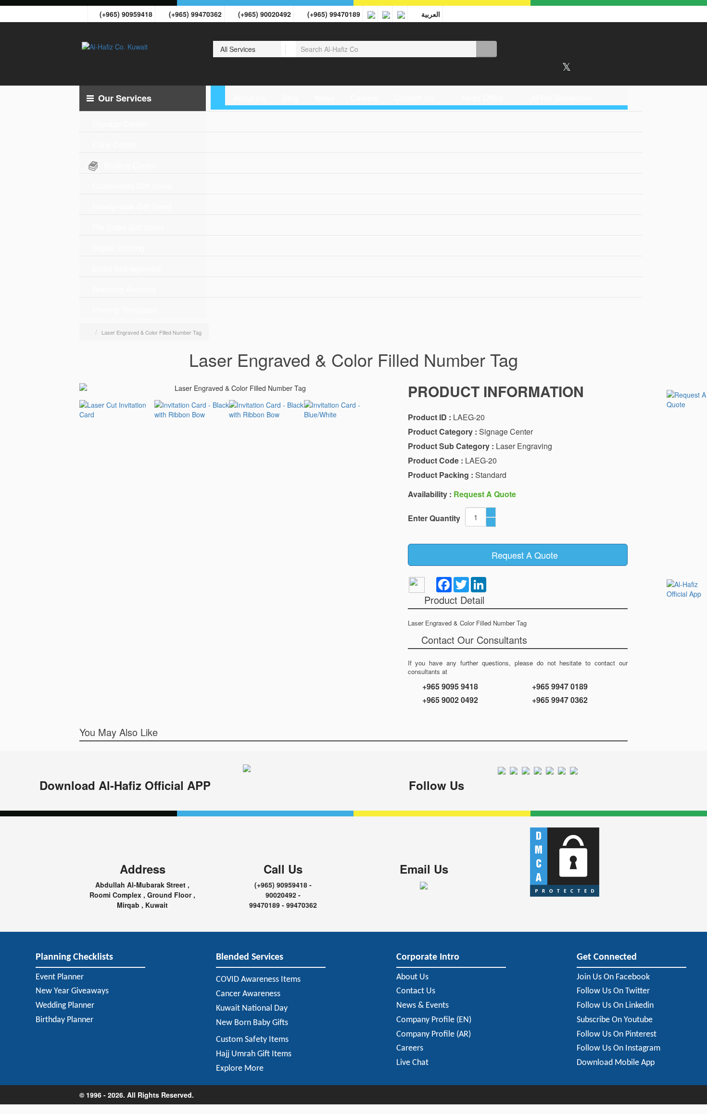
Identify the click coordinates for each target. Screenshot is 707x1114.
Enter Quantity (434, 518)
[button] (142, 98)
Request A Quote (521, 555)
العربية (428, 14)
